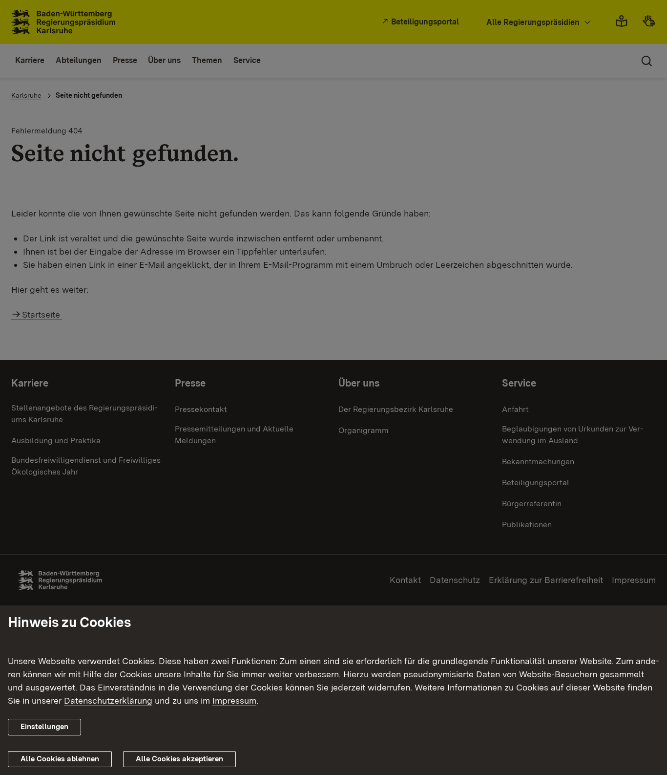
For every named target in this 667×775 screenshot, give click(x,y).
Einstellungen (44, 726)
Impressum (234, 700)
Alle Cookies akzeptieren (179, 758)
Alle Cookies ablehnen (60, 758)
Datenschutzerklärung (108, 700)
